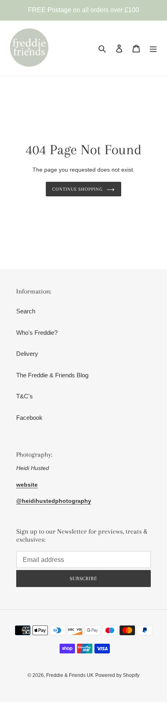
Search (25, 311)
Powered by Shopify (117, 675)
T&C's (24, 396)
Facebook (29, 417)
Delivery (27, 353)
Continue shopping (77, 189)
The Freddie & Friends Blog (52, 375)
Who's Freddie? (37, 332)
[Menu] (153, 48)
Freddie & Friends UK (70, 675)
